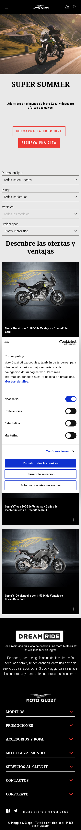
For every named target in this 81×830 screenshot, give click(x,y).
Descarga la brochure (39, 131)
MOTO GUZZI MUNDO (25, 753)
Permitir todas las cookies (40, 463)
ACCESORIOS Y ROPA (25, 739)
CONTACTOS (17, 780)
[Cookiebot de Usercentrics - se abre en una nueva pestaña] (59, 342)
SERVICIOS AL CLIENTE (27, 766)
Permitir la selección (40, 474)
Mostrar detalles (16, 381)
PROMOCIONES (19, 725)
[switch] (70, 411)
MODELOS (15, 711)
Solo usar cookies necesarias (40, 485)
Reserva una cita (39, 142)
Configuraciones (57, 451)
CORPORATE (17, 794)
